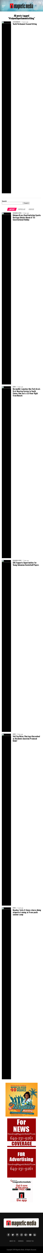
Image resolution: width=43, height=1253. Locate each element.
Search (4, 201)
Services (21, 1241)
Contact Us (30, 1241)
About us (12, 1241)
